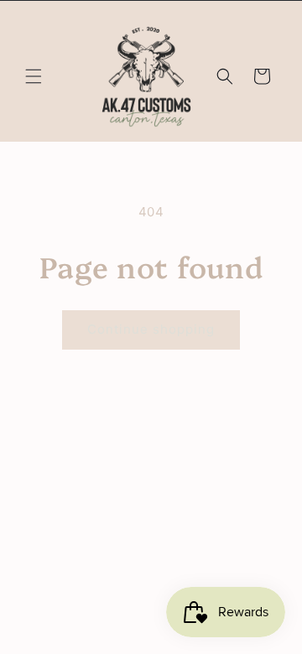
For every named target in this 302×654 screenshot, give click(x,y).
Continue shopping (151, 329)
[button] (33, 76)
